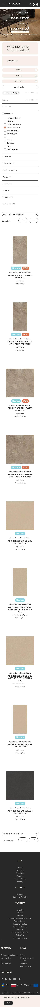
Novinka (16, 268)
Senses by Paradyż (20, 897)
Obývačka (20, 873)
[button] (22, 220)
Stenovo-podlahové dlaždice (20, 918)
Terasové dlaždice (20, 927)
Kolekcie (20, 894)
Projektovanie (25, 961)
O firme (23, 955)
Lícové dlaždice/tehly (20, 932)
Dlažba (20, 916)
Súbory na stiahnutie (9, 955)
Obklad (20, 913)
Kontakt (23, 964)
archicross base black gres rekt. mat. (20, 812)
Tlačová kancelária (27, 958)
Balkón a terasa (20, 879)
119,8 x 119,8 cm (20, 417)
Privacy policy (25, 966)
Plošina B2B (6, 964)
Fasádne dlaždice (20, 924)
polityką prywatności (22, 998)
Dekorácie (20, 935)
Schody (20, 882)
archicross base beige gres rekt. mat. (20, 542)
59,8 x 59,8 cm (20, 549)
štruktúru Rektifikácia (20, 615)
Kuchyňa (20, 868)
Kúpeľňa (20, 870)
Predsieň (20, 876)
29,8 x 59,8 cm (20, 618)
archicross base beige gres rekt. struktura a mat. (20, 609)
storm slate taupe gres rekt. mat (20, 276)
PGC (25, 268)
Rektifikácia (20, 281)
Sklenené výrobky (20, 938)
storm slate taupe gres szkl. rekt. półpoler (20, 343)
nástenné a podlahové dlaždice (20, 273)
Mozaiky (20, 930)
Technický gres (20, 921)
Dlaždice (20, 910)
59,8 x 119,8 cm (20, 284)
